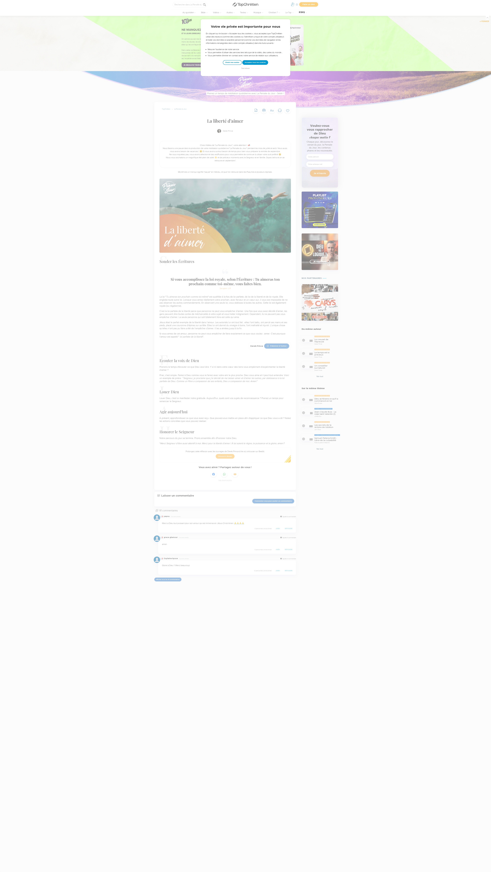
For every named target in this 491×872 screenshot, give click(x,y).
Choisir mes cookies (232, 62)
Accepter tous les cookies (255, 62)
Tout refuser (245, 68)
